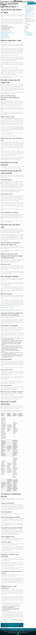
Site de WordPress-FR (29, 35)
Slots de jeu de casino (4, 33)
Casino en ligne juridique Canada (6, 31)
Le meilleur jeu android (4, 34)
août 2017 (27, 25)
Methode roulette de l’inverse (5, 37)
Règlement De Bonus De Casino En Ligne (7, 307)
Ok (18, 633)
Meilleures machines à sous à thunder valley (7, 32)
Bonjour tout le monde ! (4, 627)
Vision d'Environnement (14, 630)
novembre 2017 (28, 24)
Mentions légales (22, 630)
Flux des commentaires (29, 33)
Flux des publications (29, 32)
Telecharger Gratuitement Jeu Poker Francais (8, 135)
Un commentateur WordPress (30, 20)
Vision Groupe (5, 630)
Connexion (27, 31)
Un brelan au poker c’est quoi (5, 36)
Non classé (27, 28)
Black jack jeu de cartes (4, 35)
